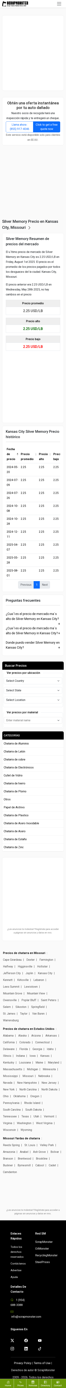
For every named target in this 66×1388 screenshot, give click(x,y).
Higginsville (25, 966)
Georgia (37, 1049)
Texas (25, 1116)
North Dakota (49, 1089)
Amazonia (9, 1152)
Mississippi (10, 1076)
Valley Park (47, 1145)
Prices (20, 1385)
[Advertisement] (33, 53)
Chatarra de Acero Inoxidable (21, 823)
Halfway (8, 966)
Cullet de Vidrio (13, 775)
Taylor (23, 1013)
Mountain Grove (12, 993)
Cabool (39, 1165)
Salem (7, 1007)
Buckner (8, 1165)
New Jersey (49, 1082)
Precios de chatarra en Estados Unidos (28, 1029)
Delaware (9, 1049)
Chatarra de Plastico (16, 815)
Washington (24, 1123)
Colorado (24, 1042)
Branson (8, 1158)
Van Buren (38, 1013)
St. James (9, 1013)
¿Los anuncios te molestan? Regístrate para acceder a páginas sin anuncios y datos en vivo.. (33, 931)
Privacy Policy (23, 1363)
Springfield (38, 1007)
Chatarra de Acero (15, 831)
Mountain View (36, 993)
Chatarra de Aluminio (16, 743)
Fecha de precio (11, 454)
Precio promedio (27, 456)
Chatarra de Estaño (15, 839)
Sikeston (20, 1007)
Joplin (29, 973)
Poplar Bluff (28, 1000)
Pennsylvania (11, 1103)
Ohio (6, 1096)
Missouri (28, 1076)
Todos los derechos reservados (17, 1251)
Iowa (33, 1055)
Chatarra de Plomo (15, 791)
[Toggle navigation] (59, 3)
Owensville (10, 1000)
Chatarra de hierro (14, 783)
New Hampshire (27, 1082)
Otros (7, 799)
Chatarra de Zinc (14, 847)
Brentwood (25, 1158)
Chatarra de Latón (14, 751)
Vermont (49, 1116)
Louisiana (25, 1062)
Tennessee (10, 1116)
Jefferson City (12, 973)
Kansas (44, 1055)
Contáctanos (18, 1263)
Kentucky (8, 1062)
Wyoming (26, 1130)
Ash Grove (39, 1152)
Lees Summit (11, 986)
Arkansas (51, 1035)
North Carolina (28, 1089)
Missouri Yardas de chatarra (21, 1138)
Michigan (32, 1069)
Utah (36, 1116)
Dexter (30, 959)
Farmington (46, 959)
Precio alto (43, 456)
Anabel (24, 1152)
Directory (45, 1385)
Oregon (34, 1096)
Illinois (7, 1055)
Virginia (7, 1123)
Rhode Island (32, 1103)
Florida (23, 1049)
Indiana (20, 1055)
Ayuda (14, 1277)
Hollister (42, 966)
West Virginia (44, 1123)
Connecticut (42, 1042)
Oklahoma (19, 1096)
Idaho (50, 1049)
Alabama (8, 1035)
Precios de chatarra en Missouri (24, 953)
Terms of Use (42, 1363)
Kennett (7, 980)
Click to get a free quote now (47, 127)
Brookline (42, 1158)
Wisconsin (9, 1130)
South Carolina (12, 1109)
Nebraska (44, 1076)
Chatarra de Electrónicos (19, 767)
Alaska (22, 1035)
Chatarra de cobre (14, 759)
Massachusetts (12, 1069)
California (9, 1042)
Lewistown (31, 986)
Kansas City (45, 973)
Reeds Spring (11, 1145)
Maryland (53, 1062)
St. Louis (29, 1145)
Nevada (7, 1082)
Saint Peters (48, 1000)
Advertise (16, 1270)
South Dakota (33, 1109)
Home (8, 1385)
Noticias (33, 1385)
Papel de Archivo (14, 807)
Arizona (36, 1035)
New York (9, 1089)
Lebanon (38, 980)
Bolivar (55, 1152)
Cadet (52, 1165)
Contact (58, 1385)
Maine (39, 1062)
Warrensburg (11, 1020)
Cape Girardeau (12, 959)
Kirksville (23, 980)
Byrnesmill (24, 1165)
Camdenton (10, 1172)
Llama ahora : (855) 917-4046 (19, 127)
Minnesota (49, 1069)
